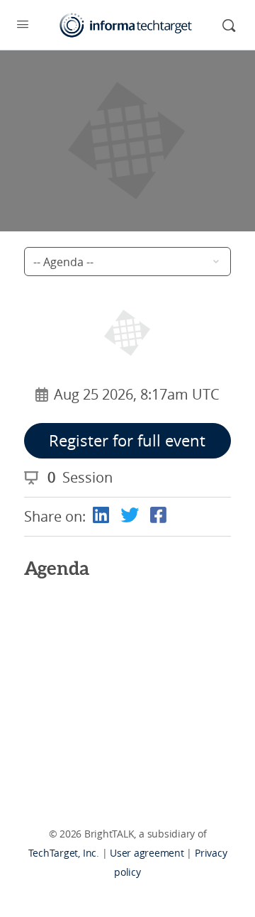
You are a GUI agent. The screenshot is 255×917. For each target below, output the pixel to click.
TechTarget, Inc (62, 853)
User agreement (147, 853)
